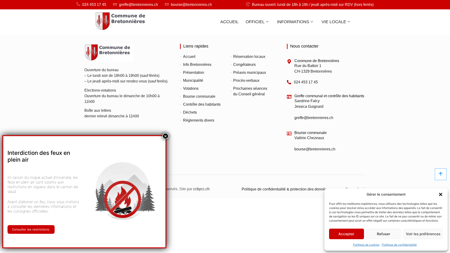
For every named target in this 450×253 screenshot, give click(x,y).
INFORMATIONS (293, 21)
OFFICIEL (255, 21)
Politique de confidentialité (399, 244)
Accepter (346, 234)
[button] (440, 194)
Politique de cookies (366, 244)
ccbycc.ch (201, 189)
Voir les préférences (423, 234)
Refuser (383, 234)
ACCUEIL (229, 21)
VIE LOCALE (334, 21)
